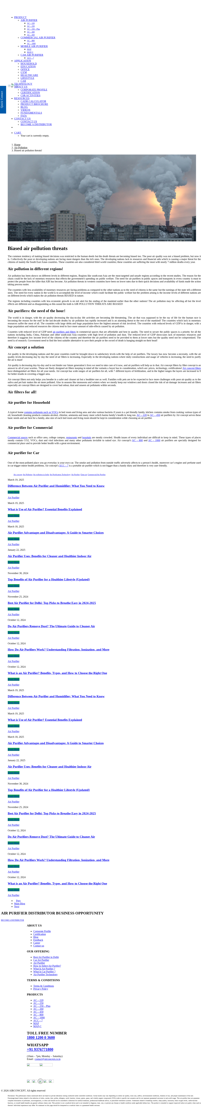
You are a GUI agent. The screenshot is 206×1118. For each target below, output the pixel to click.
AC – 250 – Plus (33, 29)
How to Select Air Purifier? (47, 965)
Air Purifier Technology (45, 974)
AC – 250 (31, 26)
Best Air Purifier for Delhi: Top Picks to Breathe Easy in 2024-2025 (52, 603)
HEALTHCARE (29, 75)
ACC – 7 (30, 58)
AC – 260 (31, 32)
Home (17, 144)
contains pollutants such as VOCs (41, 412)
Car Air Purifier (41, 960)
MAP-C (30, 52)
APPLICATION (22, 60)
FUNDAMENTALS (31, 112)
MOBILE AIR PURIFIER (34, 46)
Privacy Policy (40, 988)
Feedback (38, 940)
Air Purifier (75, 474)
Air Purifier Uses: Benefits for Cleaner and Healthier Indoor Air (49, 556)
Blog (35, 937)
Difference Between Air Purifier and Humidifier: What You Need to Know (56, 486)
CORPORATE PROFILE (34, 89)
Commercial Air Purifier (97, 474)
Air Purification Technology (60, 474)
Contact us (38, 945)
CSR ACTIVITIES (30, 95)
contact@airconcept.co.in (48, 1059)
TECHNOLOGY (23, 83)
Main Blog (19, 903)
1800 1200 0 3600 (41, 1037)
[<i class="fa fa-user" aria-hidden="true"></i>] (16, 127)
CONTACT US (22, 118)
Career (36, 942)
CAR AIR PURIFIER (32, 55)
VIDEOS (25, 110)
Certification (39, 934)
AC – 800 (31, 41)
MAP (29, 49)
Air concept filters (192, 368)
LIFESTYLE (27, 78)
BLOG (24, 107)
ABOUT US (20, 86)
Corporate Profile (42, 931)
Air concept (18, 474)
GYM (24, 72)
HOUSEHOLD (29, 63)
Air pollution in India (41, 474)
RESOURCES (21, 98)
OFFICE (25, 69)
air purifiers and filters (64, 331)
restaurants (71, 437)
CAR (23, 81)
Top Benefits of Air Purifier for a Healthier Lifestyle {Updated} (49, 579)
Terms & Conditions (43, 986)
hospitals (86, 437)
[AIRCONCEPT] (104, 6)
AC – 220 (31, 23)
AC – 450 (31, 35)
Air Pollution (20, 147)
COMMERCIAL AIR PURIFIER (38, 37)
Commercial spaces (18, 437)
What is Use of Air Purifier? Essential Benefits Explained (45, 509)
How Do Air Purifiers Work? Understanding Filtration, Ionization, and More (58, 649)
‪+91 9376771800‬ (40, 1049)
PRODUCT (20, 17)
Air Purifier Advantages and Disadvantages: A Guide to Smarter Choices (56, 532)
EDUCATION (28, 66)
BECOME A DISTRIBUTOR (36, 124)
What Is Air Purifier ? (44, 968)
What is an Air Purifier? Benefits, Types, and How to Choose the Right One (57, 673)
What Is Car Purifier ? (44, 971)
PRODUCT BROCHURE (34, 104)
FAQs (24, 115)
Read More (13, 492)
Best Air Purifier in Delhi (46, 957)
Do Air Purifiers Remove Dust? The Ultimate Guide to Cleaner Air (51, 626)
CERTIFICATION (30, 92)
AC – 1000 (31, 43)
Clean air (83, 474)
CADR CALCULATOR (33, 101)
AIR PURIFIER (29, 20)
